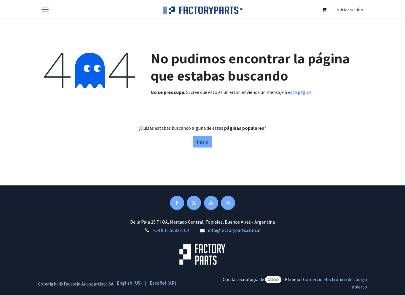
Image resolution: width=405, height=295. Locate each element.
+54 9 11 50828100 (171, 230)
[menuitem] (129, 282)
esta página (300, 92)
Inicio (202, 142)
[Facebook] (177, 203)
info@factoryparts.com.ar (234, 230)
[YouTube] (211, 203)
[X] (194, 203)
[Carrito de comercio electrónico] (324, 9)
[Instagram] (228, 203)
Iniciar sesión (350, 9)
